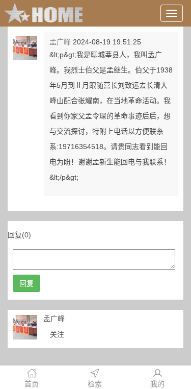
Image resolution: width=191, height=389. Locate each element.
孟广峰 (60, 42)
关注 (57, 334)
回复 (26, 283)
